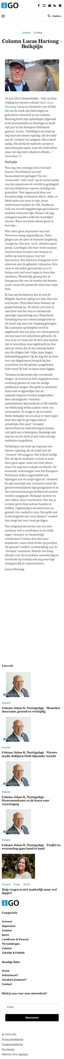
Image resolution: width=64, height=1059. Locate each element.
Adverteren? (10, 975)
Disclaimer (8, 1049)
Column (7, 930)
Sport (5, 934)
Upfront (23, 1054)
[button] (4, 16)
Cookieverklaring (12, 1044)
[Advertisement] (32, 614)
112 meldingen (11, 943)
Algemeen (8, 926)
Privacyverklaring (12, 1039)
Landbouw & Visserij (15, 939)
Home (6, 970)
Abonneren (32, 1017)
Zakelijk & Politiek (13, 952)
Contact (7, 984)
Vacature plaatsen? (14, 979)
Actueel (7, 921)
